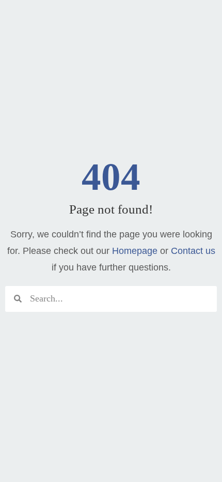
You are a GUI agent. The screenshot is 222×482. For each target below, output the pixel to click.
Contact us (193, 251)
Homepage (134, 251)
